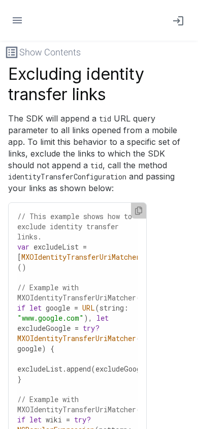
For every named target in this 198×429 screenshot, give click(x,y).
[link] (176, 20)
